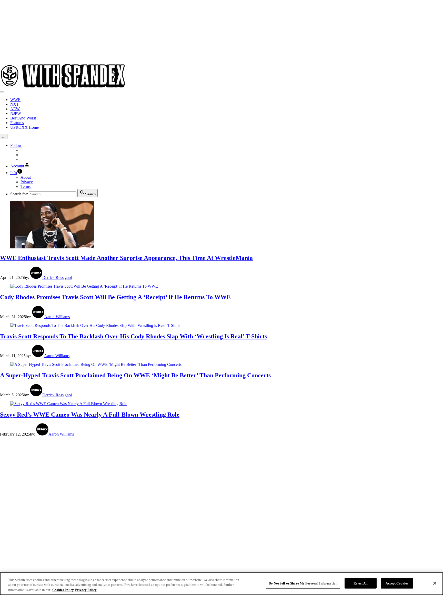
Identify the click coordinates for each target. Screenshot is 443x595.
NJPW (15, 113)
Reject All (361, 583)
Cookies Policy (63, 590)
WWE (15, 99)
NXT (14, 104)
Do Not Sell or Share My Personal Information (303, 583)
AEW (15, 109)
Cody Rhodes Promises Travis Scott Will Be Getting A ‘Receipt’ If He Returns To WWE (115, 297)
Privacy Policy (86, 590)
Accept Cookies (397, 583)
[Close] (434, 583)
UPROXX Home (24, 127)
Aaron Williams (57, 317)
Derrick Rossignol (57, 277)
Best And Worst (23, 118)
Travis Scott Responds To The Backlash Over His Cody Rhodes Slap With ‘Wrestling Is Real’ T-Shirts (133, 336)
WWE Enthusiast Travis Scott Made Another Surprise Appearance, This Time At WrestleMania (126, 258)
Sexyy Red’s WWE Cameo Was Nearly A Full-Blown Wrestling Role (89, 414)
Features (17, 122)
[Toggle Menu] (2, 92)
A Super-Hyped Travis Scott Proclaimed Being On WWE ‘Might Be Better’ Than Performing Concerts (135, 375)
